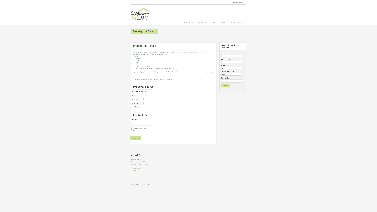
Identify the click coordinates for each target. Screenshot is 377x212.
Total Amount (225, 53)
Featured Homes (189, 22)
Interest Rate (225, 65)
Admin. (148, 184)
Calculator (231, 22)
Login (136, 62)
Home (179, 22)
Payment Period (226, 78)
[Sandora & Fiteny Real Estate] (141, 15)
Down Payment (226, 59)
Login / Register (239, 2)
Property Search (203, 22)
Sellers (222, 22)
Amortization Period (227, 72)
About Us (241, 22)
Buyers (214, 22)
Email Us (133, 170)
